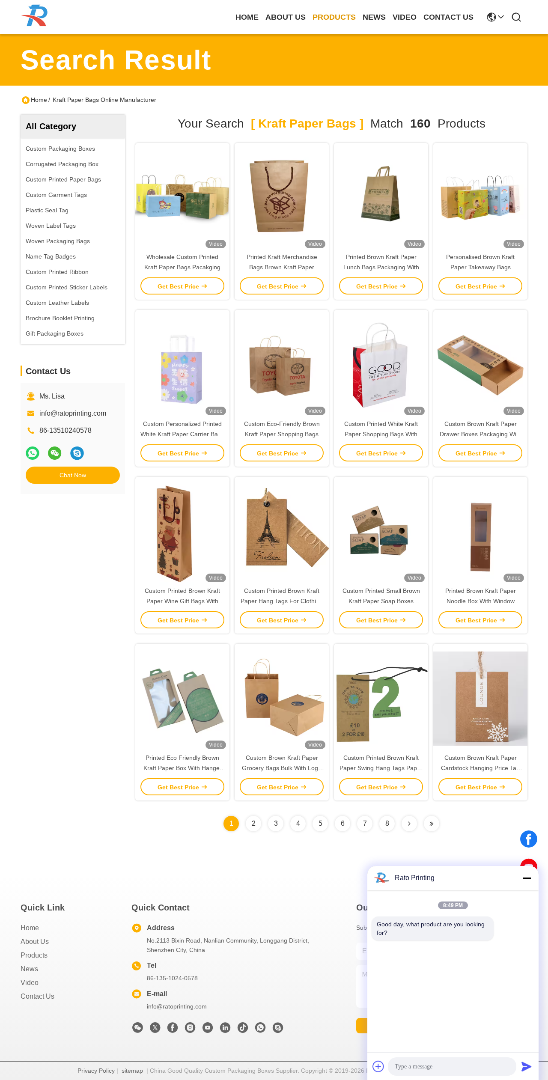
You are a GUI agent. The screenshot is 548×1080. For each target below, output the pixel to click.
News (29, 969)
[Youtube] (208, 1029)
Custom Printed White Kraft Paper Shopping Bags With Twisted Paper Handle (381, 434)
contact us (448, 17)
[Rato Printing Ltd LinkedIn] (225, 1029)
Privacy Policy (96, 1070)
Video (30, 982)
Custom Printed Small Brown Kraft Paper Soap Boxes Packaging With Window (381, 601)
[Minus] (526, 878)
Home (247, 17)
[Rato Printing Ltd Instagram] (190, 1029)
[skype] (77, 453)
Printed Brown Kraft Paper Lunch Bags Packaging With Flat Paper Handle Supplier (381, 267)
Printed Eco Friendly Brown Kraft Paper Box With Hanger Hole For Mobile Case (182, 768)
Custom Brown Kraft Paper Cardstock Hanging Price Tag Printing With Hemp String (480, 768)
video (405, 17)
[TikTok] (243, 1029)
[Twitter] (155, 1029)
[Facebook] (529, 839)
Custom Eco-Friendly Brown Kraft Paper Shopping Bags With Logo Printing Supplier (282, 434)
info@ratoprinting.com (72, 413)
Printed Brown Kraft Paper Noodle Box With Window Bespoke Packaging (480, 601)
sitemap (132, 1070)
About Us (35, 941)
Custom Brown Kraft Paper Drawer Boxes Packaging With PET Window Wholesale (480, 434)
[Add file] (378, 1066)
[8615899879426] (260, 1029)
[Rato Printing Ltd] (37, 17)
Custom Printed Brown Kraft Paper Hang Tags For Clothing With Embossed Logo (282, 601)
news (374, 17)
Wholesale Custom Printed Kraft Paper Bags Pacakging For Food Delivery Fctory (182, 267)
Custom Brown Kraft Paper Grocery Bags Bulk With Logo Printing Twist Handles (282, 768)
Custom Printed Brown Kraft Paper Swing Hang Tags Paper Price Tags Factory (381, 768)
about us (285, 17)
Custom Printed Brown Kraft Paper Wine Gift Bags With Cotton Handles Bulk (182, 601)
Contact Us (37, 996)
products (334, 17)
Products (34, 955)
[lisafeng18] (278, 1029)
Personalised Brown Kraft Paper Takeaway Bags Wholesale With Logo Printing (480, 267)
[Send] (526, 1066)
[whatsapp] (32, 453)
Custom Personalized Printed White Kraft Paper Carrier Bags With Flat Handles (182, 434)
